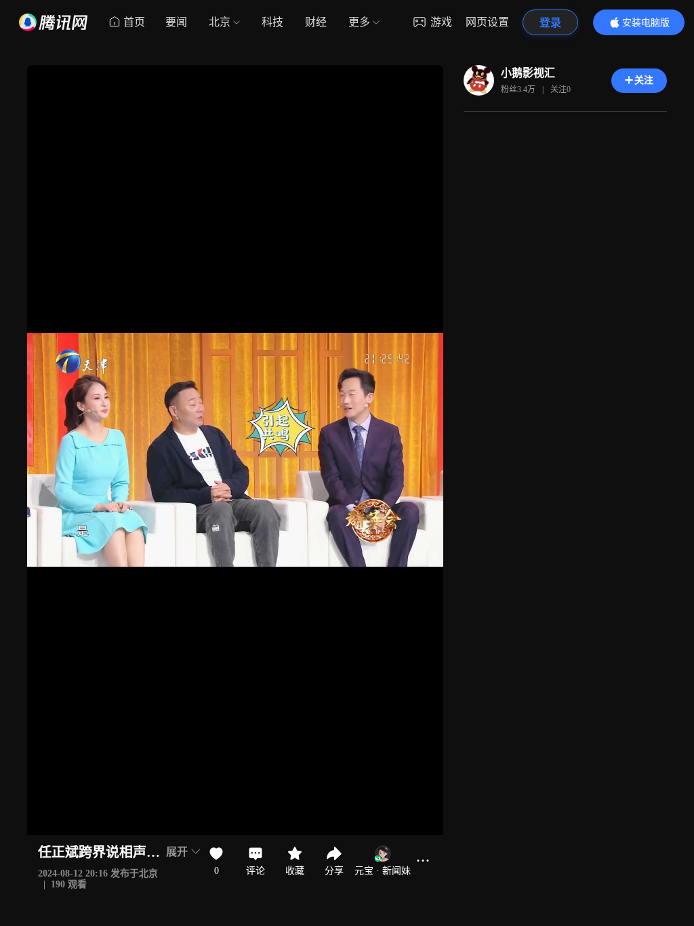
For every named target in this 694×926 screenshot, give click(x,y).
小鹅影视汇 (528, 73)
